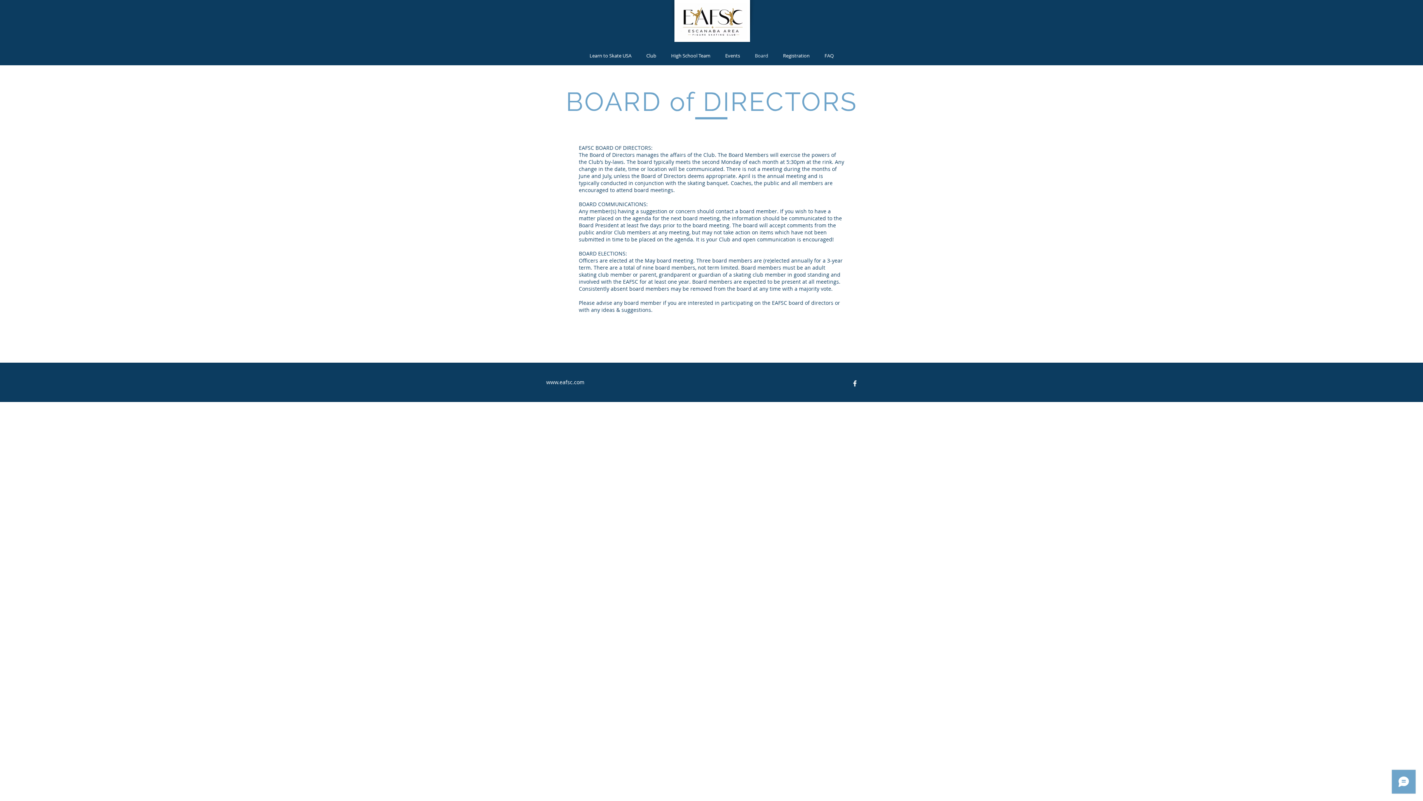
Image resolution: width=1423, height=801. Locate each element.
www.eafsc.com (565, 382)
